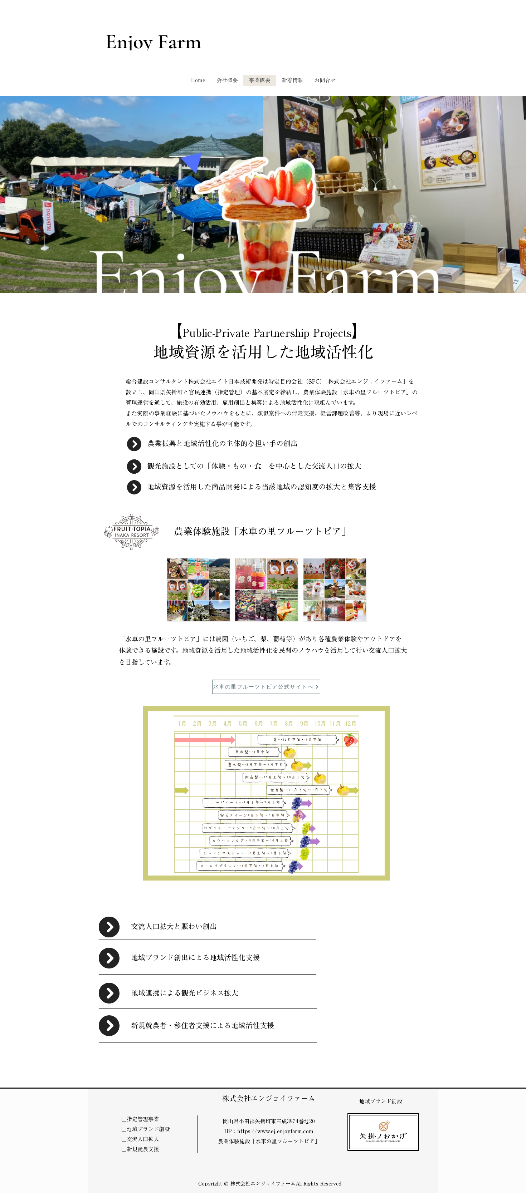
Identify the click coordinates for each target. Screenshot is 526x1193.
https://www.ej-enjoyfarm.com (275, 1131)
